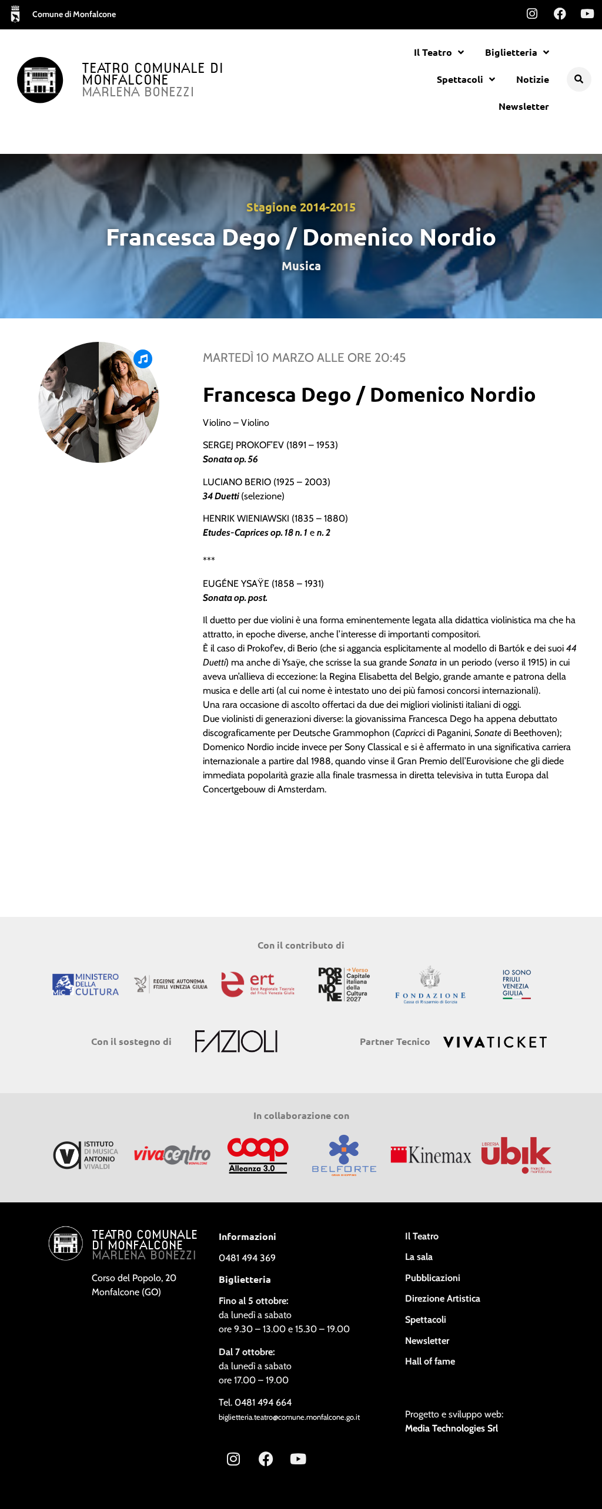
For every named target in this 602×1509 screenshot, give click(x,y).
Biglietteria (511, 52)
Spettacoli (460, 79)
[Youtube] (587, 13)
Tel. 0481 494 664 (255, 1402)
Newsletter (524, 106)
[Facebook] (559, 13)
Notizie (532, 79)
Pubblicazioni (432, 1277)
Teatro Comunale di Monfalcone (153, 75)
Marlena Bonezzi (138, 93)
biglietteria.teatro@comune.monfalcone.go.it (289, 1417)
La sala (419, 1256)
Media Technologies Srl (451, 1428)
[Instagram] (532, 13)
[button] (579, 79)
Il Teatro (433, 52)
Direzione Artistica (442, 1298)
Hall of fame (430, 1361)
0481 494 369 (247, 1257)
